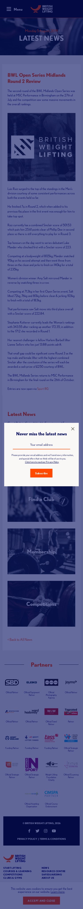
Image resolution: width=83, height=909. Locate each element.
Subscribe (41, 473)
